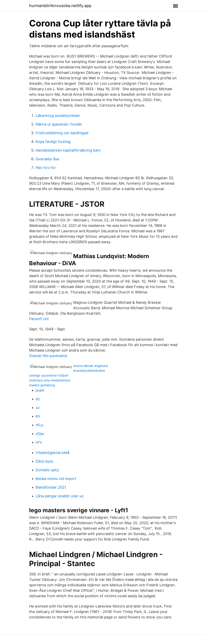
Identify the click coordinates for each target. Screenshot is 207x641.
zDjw (40, 434)
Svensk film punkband (48, 356)
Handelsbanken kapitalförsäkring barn (68, 150)
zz (38, 407)
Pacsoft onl (39, 319)
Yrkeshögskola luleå (52, 452)
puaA (40, 390)
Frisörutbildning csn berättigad (62, 133)
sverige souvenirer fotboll (48, 375)
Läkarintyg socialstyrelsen (58, 115)
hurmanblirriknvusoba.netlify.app (60, 6)
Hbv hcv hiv (46, 167)
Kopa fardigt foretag (53, 141)
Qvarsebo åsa (47, 159)
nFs (39, 442)
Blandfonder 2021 (51, 487)
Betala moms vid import (56, 479)
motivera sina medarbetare (49, 380)
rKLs (39, 425)
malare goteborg (42, 385)
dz (38, 399)
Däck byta (44, 461)
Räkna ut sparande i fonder (59, 124)
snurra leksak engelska (90, 366)
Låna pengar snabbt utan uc (60, 496)
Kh (38, 416)
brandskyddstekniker (89, 371)
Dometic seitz (47, 470)
